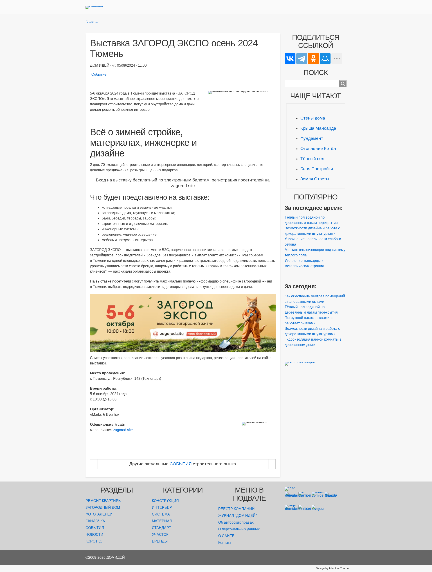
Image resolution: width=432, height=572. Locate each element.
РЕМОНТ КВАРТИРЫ (104, 501)
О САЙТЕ (226, 536)
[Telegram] (301, 58)
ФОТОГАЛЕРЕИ (99, 514)
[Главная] (96, 7)
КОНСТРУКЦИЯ (165, 501)
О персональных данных (239, 529)
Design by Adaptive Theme (332, 568)
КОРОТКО (94, 541)
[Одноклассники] (313, 58)
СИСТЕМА (161, 514)
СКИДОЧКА (95, 521)
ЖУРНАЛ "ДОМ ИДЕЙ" (237, 516)
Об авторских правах (236, 522)
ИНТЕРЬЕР (162, 507)
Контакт (224, 543)
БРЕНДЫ (160, 541)
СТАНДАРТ (161, 528)
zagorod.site (123, 430)
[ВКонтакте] (290, 58)
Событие (98, 74)
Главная (92, 21)
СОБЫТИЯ (95, 528)
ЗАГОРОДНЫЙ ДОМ (103, 507)
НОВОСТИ (94, 534)
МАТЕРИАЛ (162, 521)
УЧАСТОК (160, 534)
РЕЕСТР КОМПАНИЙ (236, 509)
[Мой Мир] (325, 58)
